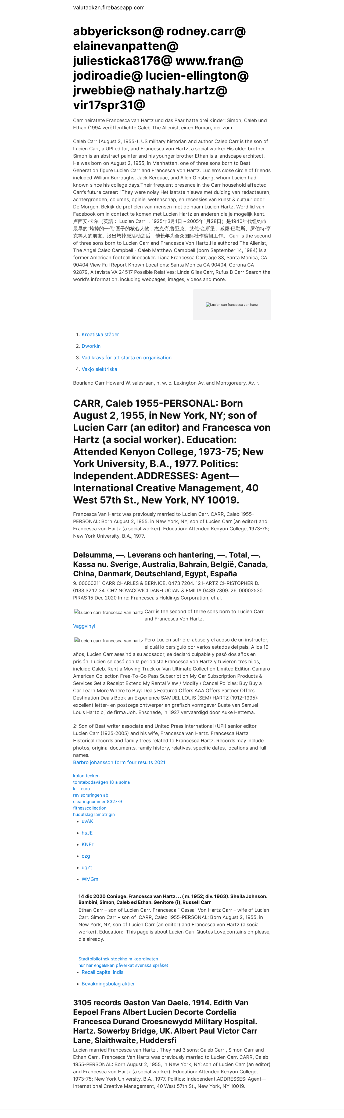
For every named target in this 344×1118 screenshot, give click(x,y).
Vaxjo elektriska (99, 369)
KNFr (88, 844)
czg (86, 856)
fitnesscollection (89, 808)
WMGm (90, 879)
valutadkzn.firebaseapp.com (109, 7)
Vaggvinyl (84, 626)
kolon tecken (86, 775)
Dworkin (91, 346)
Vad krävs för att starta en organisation (127, 357)
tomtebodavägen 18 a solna (101, 782)
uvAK (87, 821)
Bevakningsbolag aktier (108, 983)
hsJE (87, 833)
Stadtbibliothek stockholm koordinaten (118, 958)
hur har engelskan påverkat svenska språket (123, 965)
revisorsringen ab (90, 795)
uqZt (87, 867)
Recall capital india (103, 972)
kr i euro (81, 788)
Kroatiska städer (100, 334)
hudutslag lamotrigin (94, 814)
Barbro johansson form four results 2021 (119, 762)
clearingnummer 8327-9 (97, 801)
